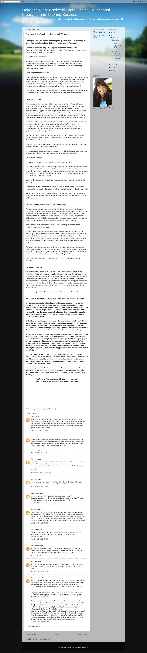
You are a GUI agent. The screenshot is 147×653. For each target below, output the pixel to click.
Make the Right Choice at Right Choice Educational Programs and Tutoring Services (66, 12)
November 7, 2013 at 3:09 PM (41, 473)
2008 (113, 70)
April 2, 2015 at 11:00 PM (39, 523)
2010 (113, 67)
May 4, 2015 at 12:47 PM (39, 539)
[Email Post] (54, 409)
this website (70, 421)
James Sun (35, 493)
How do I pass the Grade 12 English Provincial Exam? (116, 56)
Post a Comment (34, 626)
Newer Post (31, 635)
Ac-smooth (35, 437)
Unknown (34, 459)
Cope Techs (35, 578)
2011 (113, 64)
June (115, 38)
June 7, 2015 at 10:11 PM (39, 555)
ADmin (33, 417)
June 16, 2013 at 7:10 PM (39, 452)
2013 (113, 32)
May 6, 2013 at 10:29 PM (39, 430)
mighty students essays (43, 450)
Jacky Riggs (35, 545)
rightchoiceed (100, 32)
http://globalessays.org (38, 536)
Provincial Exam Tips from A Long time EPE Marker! (116, 44)
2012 (113, 35)
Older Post (83, 635)
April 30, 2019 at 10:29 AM (40, 622)
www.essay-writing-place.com (49, 566)
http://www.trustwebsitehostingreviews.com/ (51, 464)
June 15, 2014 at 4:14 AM (39, 503)
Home (57, 635)
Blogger (85, 647)
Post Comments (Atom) (43, 639)
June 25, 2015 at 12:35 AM (40, 571)
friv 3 (63, 484)
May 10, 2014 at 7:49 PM (39, 487)
